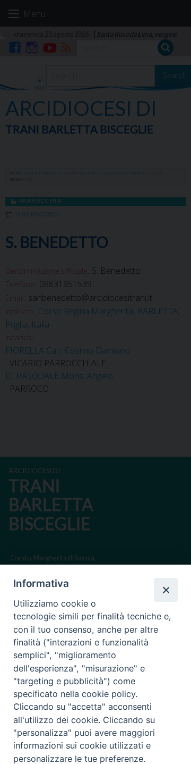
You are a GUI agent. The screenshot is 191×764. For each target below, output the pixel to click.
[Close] (165, 589)
